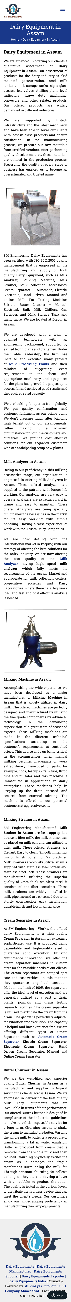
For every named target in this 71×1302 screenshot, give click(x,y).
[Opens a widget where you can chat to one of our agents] (57, 1295)
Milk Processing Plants (29, 364)
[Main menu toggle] (62, 10)
